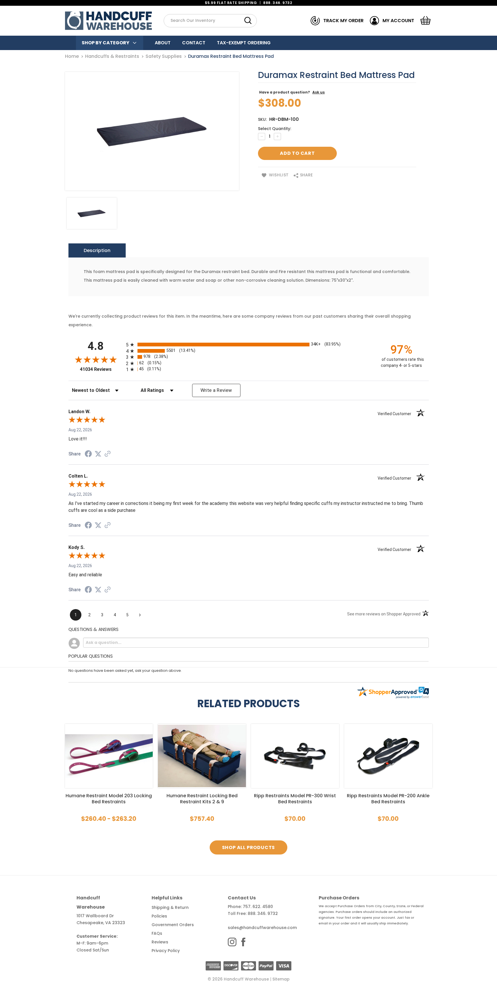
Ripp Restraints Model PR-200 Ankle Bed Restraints (388, 799)
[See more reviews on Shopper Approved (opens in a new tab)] (107, 454)
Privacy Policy (166, 950)
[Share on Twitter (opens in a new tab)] (98, 454)
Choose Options (108, 756)
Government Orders (173, 925)
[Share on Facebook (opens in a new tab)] (88, 454)
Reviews (160, 942)
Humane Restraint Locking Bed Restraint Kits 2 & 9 (202, 799)
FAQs (157, 933)
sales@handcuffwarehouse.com (262, 927)
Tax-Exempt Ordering (244, 42)
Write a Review (216, 390)
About (163, 42)
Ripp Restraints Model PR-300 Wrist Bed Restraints (295, 799)
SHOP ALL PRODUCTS (248, 847)
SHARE (306, 175)
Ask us (318, 92)
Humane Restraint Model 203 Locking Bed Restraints (109, 799)
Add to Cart (295, 756)
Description (97, 250)
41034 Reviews (101, 369)
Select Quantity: (274, 128)
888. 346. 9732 (277, 2)
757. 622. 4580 (258, 906)
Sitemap (281, 979)
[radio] (248, 344)
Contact (193, 42)
